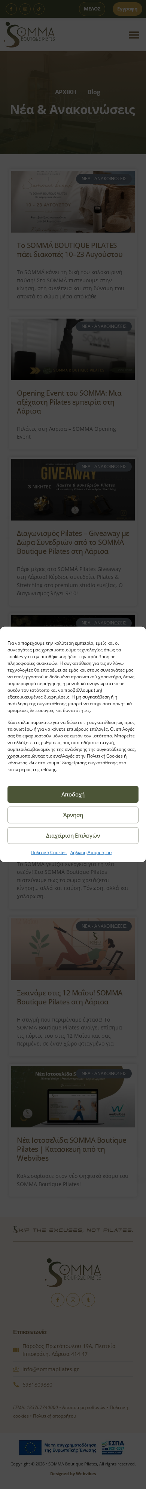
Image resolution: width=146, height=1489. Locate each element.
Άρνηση (73, 815)
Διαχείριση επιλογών (73, 835)
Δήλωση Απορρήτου (91, 852)
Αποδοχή (73, 794)
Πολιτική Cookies (49, 852)
